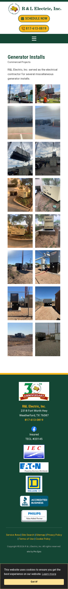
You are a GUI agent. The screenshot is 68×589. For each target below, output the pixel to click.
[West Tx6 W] (20, 339)
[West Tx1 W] (20, 267)
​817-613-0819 (35, 28)
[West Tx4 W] (47, 303)
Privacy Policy (54, 534)
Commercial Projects (19, 62)
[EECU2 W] (20, 231)
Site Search (28, 534)
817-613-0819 (34, 419)
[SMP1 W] (47, 122)
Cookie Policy (43, 538)
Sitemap (40, 534)
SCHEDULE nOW (35, 18)
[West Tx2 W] (47, 267)
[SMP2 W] (20, 122)
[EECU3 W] (47, 195)
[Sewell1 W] (20, 159)
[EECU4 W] (47, 231)
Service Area (13, 534)
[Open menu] (34, 39)
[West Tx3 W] (20, 303)
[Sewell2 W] (47, 159)
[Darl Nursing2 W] (47, 93)
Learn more (49, 574)
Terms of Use (26, 538)
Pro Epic (37, 551)
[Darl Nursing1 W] (20, 93)
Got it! (34, 581)
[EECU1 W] (20, 195)
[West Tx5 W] (47, 339)
